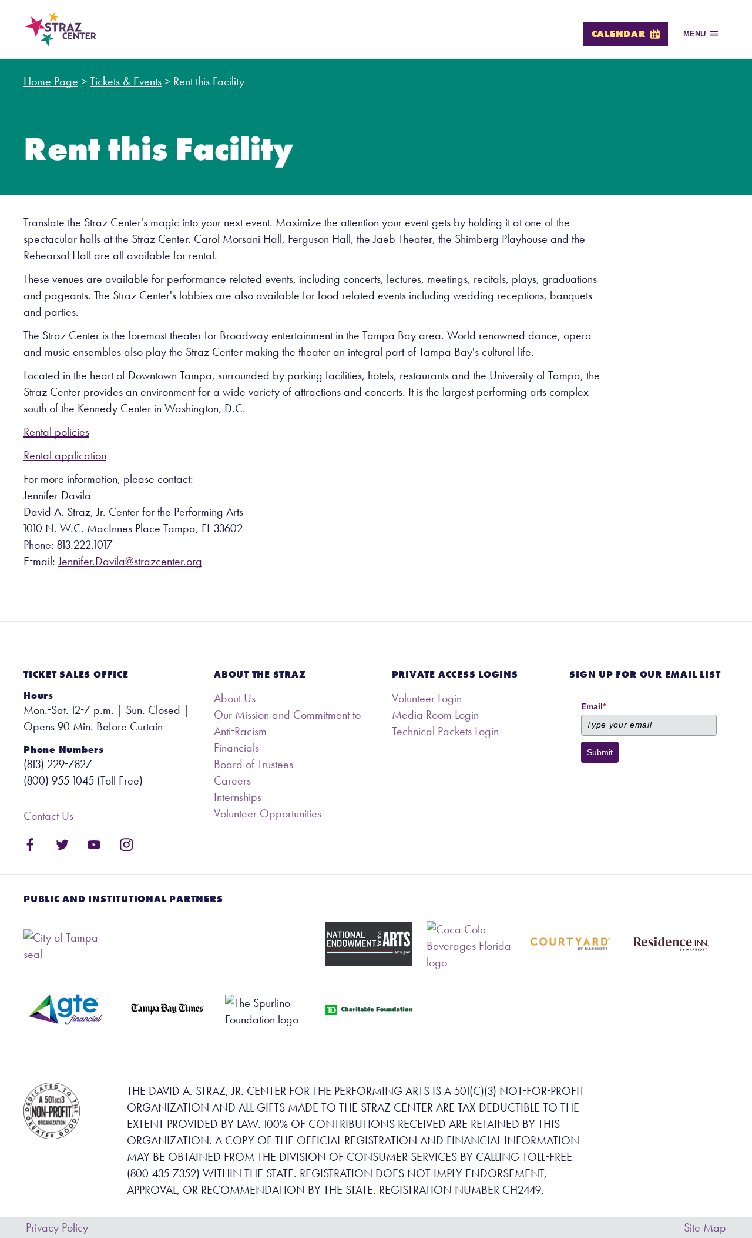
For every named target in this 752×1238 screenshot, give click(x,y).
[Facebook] (30, 845)
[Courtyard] (570, 943)
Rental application (65, 455)
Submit (600, 752)
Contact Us (48, 815)
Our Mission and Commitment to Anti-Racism (287, 723)
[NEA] (368, 944)
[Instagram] (126, 845)
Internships (237, 797)
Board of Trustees (253, 764)
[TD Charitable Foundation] (368, 1010)
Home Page (51, 81)
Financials (236, 747)
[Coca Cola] (470, 945)
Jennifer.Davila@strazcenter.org (130, 561)
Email (593, 706)
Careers (232, 780)
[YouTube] (94, 845)
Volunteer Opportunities (267, 813)
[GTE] (67, 1009)
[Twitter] (62, 845)
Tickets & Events (126, 81)
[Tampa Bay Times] (167, 1009)
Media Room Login (435, 714)
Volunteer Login (427, 698)
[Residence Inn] (671, 944)
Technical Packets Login (445, 731)
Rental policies (56, 431)
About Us (235, 698)
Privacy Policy (57, 1227)
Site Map (705, 1227)
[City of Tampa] (67, 945)
